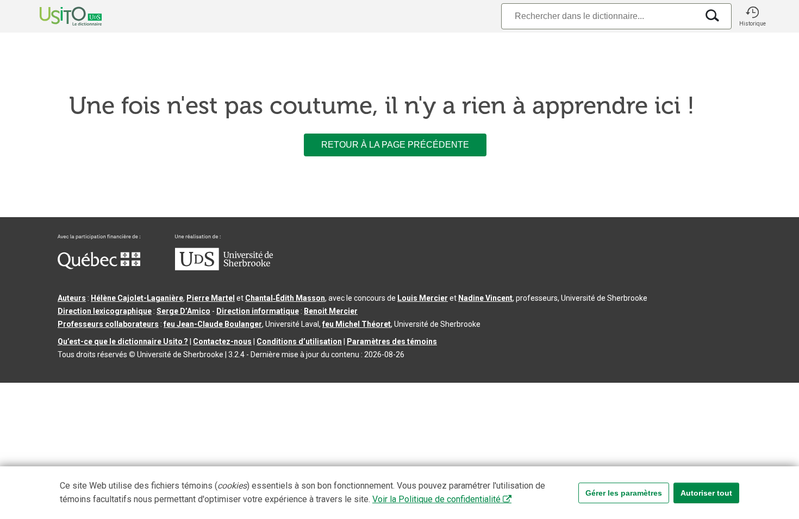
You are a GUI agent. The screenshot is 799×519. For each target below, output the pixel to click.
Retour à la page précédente (395, 144)
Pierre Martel (210, 298)
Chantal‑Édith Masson (285, 298)
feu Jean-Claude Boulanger (213, 324)
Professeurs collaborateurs (108, 324)
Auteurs (72, 298)
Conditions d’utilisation (299, 341)
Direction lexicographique (105, 311)
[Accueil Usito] (58, 16)
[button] (752, 16)
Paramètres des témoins (392, 341)
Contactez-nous (222, 341)
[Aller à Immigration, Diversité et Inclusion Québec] (99, 266)
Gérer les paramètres (623, 493)
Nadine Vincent (485, 298)
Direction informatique (257, 311)
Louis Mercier (422, 298)
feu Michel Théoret (356, 324)
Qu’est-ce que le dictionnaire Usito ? (123, 341)
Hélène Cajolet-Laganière (137, 298)
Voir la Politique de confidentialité (436, 499)
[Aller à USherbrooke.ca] (224, 267)
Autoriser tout (706, 493)
